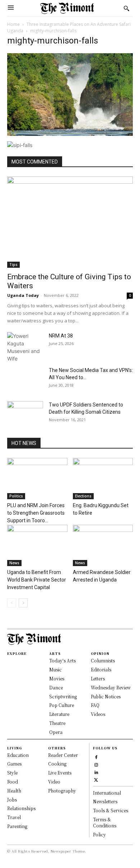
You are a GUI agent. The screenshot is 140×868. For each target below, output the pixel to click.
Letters (98, 678)
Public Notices (106, 696)
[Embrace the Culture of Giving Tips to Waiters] (70, 222)
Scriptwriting (63, 696)
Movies (56, 678)
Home (13, 24)
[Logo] (67, 8)
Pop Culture (61, 705)
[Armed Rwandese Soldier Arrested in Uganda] (103, 545)
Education (18, 755)
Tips (13, 264)
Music (55, 669)
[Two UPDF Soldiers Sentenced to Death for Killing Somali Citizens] (25, 413)
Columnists (103, 660)
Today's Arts (62, 660)
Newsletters (105, 801)
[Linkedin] (96, 771)
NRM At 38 (61, 336)
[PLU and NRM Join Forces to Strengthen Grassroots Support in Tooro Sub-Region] (37, 478)
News (14, 562)
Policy (99, 834)
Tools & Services (110, 810)
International (107, 793)
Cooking (57, 764)
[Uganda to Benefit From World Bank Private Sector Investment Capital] (37, 545)
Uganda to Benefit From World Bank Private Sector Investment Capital (36, 579)
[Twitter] (96, 779)
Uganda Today (23, 295)
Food (12, 782)
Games (14, 764)
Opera (55, 732)
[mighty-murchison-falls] (70, 134)
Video (54, 782)
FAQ (95, 705)
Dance (56, 687)
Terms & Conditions (104, 822)
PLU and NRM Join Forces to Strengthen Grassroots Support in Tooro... (36, 512)
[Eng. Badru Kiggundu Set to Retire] (103, 478)
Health (14, 790)
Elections (83, 496)
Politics (16, 496)
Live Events (59, 773)
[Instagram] (96, 764)
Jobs (12, 799)
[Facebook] (96, 756)
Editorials (101, 669)
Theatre (57, 723)
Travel (14, 817)
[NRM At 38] (25, 347)
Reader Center (63, 755)
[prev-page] (11, 602)
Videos (98, 714)
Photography (62, 790)
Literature (59, 714)
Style (12, 773)
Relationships (21, 808)
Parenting (17, 826)
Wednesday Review (111, 687)
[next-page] (23, 602)
